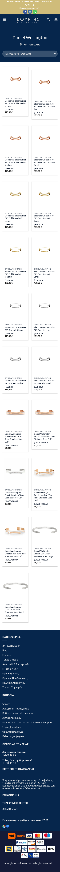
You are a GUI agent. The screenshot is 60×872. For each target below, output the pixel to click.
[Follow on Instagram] (30, 12)
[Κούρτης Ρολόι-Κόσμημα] (29, 20)
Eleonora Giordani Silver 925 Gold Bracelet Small (44, 274)
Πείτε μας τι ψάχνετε (13, 736)
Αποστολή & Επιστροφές (15, 664)
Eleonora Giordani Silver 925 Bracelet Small (44, 382)
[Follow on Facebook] (25, 12)
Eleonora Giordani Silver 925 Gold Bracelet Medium (15, 274)
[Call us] (35, 12)
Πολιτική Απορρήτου (13, 682)
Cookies (6, 655)
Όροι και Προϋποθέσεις (15, 678)
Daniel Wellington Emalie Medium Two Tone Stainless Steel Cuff (14, 438)
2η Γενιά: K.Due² (11, 645)
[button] (4, 19)
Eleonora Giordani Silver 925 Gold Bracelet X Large (15, 218)
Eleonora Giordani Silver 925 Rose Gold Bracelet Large (44, 106)
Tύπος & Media (10, 659)
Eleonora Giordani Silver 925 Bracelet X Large (15, 328)
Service (6, 704)
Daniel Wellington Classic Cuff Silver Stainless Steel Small (14, 609)
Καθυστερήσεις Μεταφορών (17, 713)
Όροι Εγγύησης (10, 673)
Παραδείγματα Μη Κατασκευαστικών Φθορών (27, 722)
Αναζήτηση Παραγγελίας (15, 708)
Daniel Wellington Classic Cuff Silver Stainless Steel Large (43, 553)
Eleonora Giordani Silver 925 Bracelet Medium (15, 382)
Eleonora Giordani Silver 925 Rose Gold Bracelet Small (44, 162)
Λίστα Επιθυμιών (11, 717)
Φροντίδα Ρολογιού (12, 731)
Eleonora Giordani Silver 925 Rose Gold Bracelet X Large (15, 103)
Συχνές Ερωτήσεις (12, 727)
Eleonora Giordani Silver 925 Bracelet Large (44, 328)
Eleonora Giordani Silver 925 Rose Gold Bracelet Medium (15, 162)
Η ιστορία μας (10, 669)
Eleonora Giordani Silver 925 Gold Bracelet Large (44, 218)
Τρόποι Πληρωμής (12, 687)
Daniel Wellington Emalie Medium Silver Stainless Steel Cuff (14, 495)
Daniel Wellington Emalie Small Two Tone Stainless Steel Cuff (44, 436)
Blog (4, 650)
